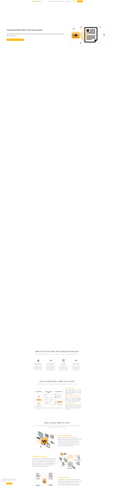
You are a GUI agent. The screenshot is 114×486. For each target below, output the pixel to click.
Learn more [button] (4, 481)
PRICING (60, 1)
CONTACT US (68, 1)
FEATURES (56, 1)
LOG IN (74, 1)
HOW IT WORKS (51, 1)
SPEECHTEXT (37, 1)
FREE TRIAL (80, 1)
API (64, 1)
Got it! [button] (9, 483)
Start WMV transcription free (15, 39)
